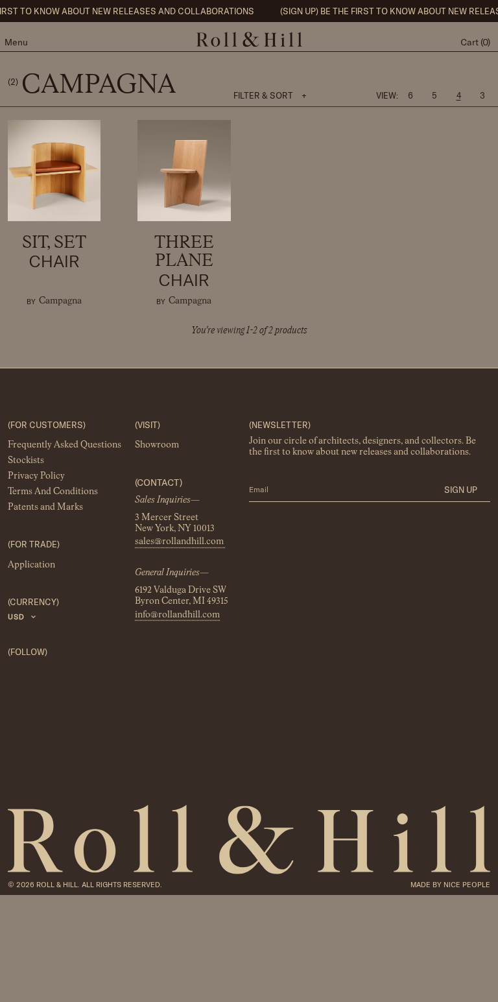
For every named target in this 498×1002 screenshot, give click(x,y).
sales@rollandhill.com (180, 542)
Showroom (157, 444)
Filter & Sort (270, 95)
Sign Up (460, 489)
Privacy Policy (36, 476)
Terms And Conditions (53, 491)
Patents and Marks (45, 507)
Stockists (26, 460)
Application (31, 564)
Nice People (467, 884)
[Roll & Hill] (249, 39)
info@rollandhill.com (177, 614)
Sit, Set (54, 253)
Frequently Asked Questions (64, 444)
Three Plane (184, 262)
